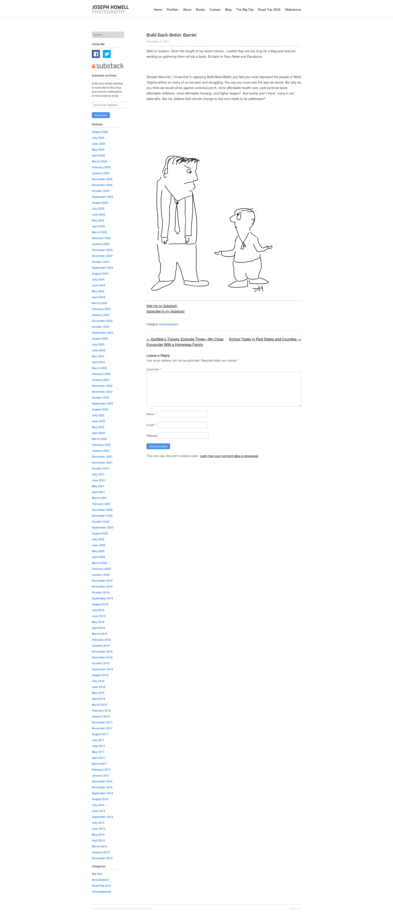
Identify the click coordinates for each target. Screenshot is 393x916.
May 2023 (98, 356)
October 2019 (100, 592)
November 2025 (102, 185)
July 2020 (98, 539)
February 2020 (101, 569)
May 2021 (98, 486)
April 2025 (98, 226)
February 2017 (101, 769)
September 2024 (102, 268)
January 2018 (101, 716)
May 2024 (98, 291)
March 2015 (99, 846)
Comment (153, 369)
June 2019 (98, 616)
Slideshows (293, 9)
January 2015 (101, 852)
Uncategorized (168, 324)
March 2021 (99, 498)
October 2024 (100, 262)
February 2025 (101, 238)
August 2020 (100, 533)
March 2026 (99, 161)
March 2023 (99, 368)
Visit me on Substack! (161, 305)
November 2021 (102, 462)
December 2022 (102, 386)
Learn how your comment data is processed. (229, 456)
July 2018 (98, 681)
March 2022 (99, 439)
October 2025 (100, 191)
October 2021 (100, 468)
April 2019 (98, 628)
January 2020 (101, 575)
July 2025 (98, 208)
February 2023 (101, 374)
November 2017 (102, 728)
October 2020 (100, 521)
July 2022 (98, 415)
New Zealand (100, 880)
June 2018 (98, 687)
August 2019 (100, 604)
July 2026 (98, 138)
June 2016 (98, 811)
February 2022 (101, 445)
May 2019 (98, 622)
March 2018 (99, 705)
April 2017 (98, 758)
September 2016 (102, 793)
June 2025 (98, 214)
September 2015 (102, 817)
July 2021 (98, 474)
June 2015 (98, 829)
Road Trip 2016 (269, 9)
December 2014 (102, 858)
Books (200, 9)
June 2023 (98, 350)
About (187, 9)
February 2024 (101, 309)
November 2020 (102, 516)
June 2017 (98, 746)
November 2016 (102, 787)
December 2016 (102, 781)
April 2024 (98, 297)
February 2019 (101, 640)
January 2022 (101, 451)
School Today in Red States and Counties (265, 339)
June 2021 (98, 480)
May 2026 (98, 149)
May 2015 (98, 834)
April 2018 (98, 699)
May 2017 (98, 752)
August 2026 (100, 132)
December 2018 (102, 651)
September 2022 (102, 403)
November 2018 (102, 657)
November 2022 (102, 392)
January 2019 (101, 645)
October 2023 (100, 327)
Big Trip (97, 874)
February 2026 (101, 167)
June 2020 (98, 545)
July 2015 (98, 823)
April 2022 (98, 433)
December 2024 (102, 250)
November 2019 (102, 586)
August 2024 (100, 273)
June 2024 (98, 285)
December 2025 (102, 179)
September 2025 (102, 197)
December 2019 (102, 580)
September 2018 (102, 669)
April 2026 (98, 155)
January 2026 (101, 173)
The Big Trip (245, 9)
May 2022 (98, 427)
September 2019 (102, 598)
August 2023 (100, 338)
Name (151, 414)
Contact (215, 9)
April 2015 (98, 840)
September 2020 (102, 527)
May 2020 (98, 551)
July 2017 (98, 740)
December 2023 (102, 321)
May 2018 (98, 693)
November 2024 (102, 256)
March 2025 (99, 232)
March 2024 (99, 303)
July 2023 (98, 344)
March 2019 (99, 634)
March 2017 (99, 764)
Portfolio (173, 9)
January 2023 (101, 380)
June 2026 (98, 143)
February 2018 (101, 710)
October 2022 (100, 397)
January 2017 (101, 775)
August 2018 (100, 675)
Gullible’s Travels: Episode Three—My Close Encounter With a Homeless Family (185, 341)
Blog (228, 9)
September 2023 (102, 332)
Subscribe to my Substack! (165, 311)
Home (158, 9)
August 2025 (100, 203)
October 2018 (100, 663)
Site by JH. (295, 908)
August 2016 (100, 799)
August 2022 (100, 409)
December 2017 (102, 722)
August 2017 (100, 734)
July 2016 (98, 805)
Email (151, 425)
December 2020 (102, 510)
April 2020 (98, 557)
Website (151, 435)
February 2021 (101, 504)
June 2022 (98, 421)
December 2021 (102, 456)
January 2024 (101, 315)
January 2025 (101, 244)
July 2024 (98, 279)
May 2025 (98, 220)
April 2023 (98, 362)
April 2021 (98, 492)
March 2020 (99, 563)
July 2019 (98, 610)
